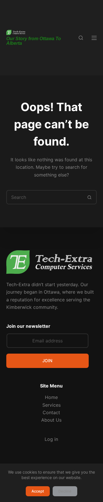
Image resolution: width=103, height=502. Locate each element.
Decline (65, 491)
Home (51, 397)
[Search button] (89, 197)
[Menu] (94, 37)
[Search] (81, 38)
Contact (51, 412)
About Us (51, 420)
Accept (37, 491)
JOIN (47, 360)
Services (51, 405)
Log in (51, 439)
